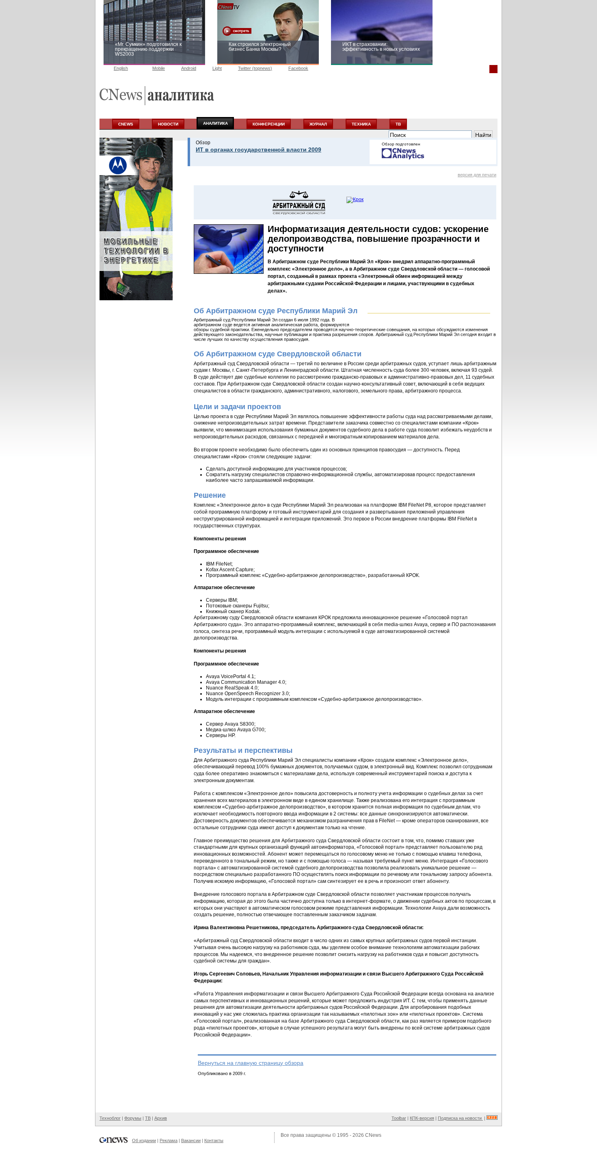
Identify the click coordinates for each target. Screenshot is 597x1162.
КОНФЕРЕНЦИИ (269, 124)
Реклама (168, 1140)
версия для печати (477, 174)
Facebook (298, 68)
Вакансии (191, 1140)
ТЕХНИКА (361, 124)
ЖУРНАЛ (318, 124)
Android (188, 68)
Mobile (158, 68)
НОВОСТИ (168, 124)
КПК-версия (422, 1118)
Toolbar (399, 1118)
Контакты (213, 1140)
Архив (160, 1118)
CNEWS (125, 124)
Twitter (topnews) (255, 68)
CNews (373, 1135)
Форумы (132, 1118)
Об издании (144, 1140)
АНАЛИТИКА (215, 123)
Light (217, 68)
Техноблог (110, 1118)
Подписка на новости (460, 1118)
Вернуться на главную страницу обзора (250, 1063)
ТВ (398, 124)
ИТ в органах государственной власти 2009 (258, 149)
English (121, 68)
